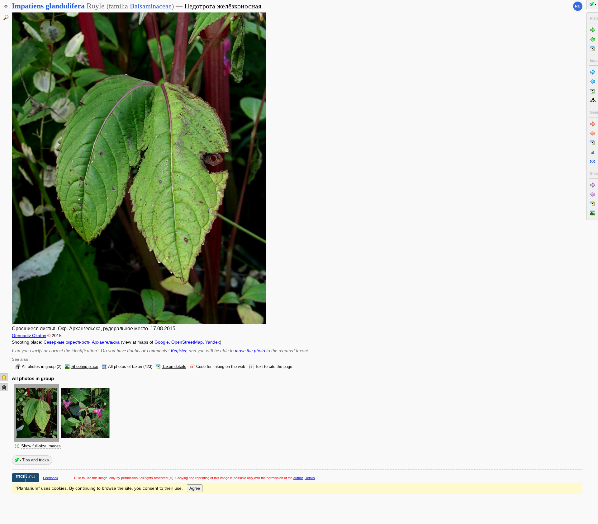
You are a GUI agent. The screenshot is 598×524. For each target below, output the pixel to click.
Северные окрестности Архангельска (82, 342)
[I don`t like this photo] (4, 387)
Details (310, 478)
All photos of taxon (125, 366)
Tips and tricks (35, 460)
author (298, 478)
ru (578, 6)
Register (178, 350)
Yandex (212, 342)
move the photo (250, 350)
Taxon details (174, 366)
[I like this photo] (4, 377)
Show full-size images (41, 446)
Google (161, 342)
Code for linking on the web (220, 366)
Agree (194, 488)
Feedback (50, 478)
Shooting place (84, 366)
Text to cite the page (273, 366)
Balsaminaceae (151, 6)
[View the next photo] (239, 168)
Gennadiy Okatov (29, 335)
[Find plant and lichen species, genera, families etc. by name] (6, 17)
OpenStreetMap (187, 342)
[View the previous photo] (38, 168)
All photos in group (38, 366)
